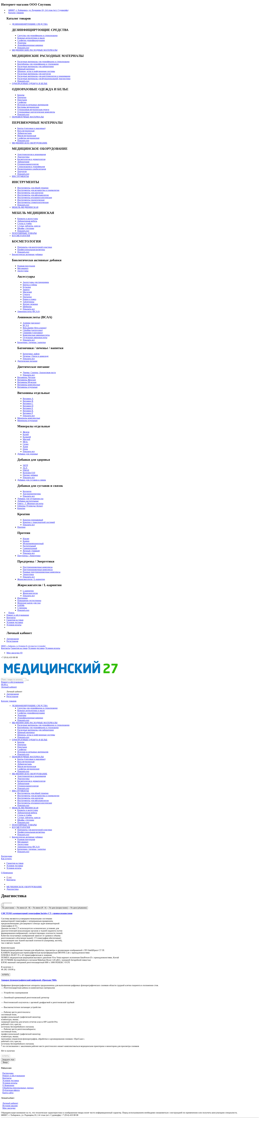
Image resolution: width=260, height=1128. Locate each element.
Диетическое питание (27, 361)
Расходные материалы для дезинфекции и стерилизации (43, 61)
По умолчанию (8, 908)
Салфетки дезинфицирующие (31, 40)
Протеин (21, 527)
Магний (26, 439)
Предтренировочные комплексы (38, 569)
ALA (25, 468)
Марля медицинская (26, 135)
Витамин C (28, 403)
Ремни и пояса (29, 299)
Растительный (29, 546)
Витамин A (28, 398)
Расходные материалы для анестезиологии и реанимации (43, 76)
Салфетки (21, 102)
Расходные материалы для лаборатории (35, 66)
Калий (26, 434)
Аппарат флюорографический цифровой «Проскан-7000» (29, 980)
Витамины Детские (26, 377)
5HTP (25, 465)
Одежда (26, 294)
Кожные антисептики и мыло (31, 38)
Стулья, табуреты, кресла (28, 226)
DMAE (26, 470)
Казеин (26, 541)
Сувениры (22, 608)
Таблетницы (28, 302)
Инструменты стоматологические (33, 202)
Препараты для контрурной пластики (34, 247)
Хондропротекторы (32, 494)
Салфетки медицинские (28, 138)
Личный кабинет (10, 1103)
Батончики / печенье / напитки (31, 342)
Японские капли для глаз (28, 603)
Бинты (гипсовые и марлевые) (31, 128)
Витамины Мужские (26, 382)
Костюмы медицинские (28, 107)
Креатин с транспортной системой (39, 522)
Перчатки (21, 97)
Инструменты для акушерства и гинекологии (38, 190)
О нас (9, 877)
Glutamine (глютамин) (33, 332)
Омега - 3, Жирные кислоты (30, 503)
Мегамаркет (22, 268)
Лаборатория (23, 162)
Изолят (26, 538)
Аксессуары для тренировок (36, 282)
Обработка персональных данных (18, 1088)
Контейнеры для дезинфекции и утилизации (38, 64)
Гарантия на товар (14, 620)
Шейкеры (27, 306)
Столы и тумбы (24, 223)
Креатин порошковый (33, 520)
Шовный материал (26, 69)
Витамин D (28, 406)
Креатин (21, 508)
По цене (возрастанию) (58, 908)
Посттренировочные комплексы (38, 567)
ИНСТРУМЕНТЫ (20, 176)
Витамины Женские (26, 380)
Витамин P (28, 413)
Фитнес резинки (30, 304)
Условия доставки (14, 622)
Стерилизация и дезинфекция (31, 166)
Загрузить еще (8, 1060)
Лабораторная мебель (27, 221)
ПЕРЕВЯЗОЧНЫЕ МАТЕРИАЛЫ (28, 117)
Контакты (11, 617)
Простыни (22, 100)
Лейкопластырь (24, 133)
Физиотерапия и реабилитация (31, 169)
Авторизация (12, 639)
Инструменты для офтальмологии (33, 195)
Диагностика (23, 157)
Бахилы (20, 95)
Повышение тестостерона (29, 600)
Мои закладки (8, 1108)
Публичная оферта (11, 1090)
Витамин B (28, 401)
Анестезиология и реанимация (31, 154)
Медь (25, 442)
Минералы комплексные (28, 418)
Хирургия (22, 171)
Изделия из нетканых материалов (32, 105)
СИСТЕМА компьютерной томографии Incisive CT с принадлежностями (36, 913)
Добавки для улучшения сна (30, 498)
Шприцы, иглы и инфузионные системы (36, 71)
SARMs (20, 605)
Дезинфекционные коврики (30, 45)
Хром (25, 446)
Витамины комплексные (28, 385)
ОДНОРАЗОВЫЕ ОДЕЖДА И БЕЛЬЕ (29, 83)
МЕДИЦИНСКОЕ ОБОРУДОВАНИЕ (29, 143)
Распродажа (6, 856)
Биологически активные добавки (27, 254)
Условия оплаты (13, 625)
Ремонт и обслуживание (17, 615)
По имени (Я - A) (39, 908)
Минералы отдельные (27, 420)
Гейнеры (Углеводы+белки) (30, 506)
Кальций (27, 437)
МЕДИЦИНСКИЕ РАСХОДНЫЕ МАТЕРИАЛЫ (34, 50)
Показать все (23, 47)
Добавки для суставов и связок (31, 480)
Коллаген (27, 491)
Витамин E (28, 408)
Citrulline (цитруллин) (33, 330)
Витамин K (28, 411)
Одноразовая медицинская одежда (33, 109)
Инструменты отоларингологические (34, 197)
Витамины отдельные (27, 387)
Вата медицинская (25, 131)
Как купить (6, 858)
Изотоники (22, 598)
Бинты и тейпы (30, 285)
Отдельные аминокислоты (35, 337)
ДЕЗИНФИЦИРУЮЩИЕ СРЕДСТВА (30, 24)
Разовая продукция (26, 266)
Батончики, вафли (31, 354)
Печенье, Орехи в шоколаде (35, 356)
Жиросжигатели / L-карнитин (31, 579)
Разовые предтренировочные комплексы (41, 572)
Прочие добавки (30, 475)
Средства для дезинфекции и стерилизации (37, 35)
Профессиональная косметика (31, 249)
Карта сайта (7, 1093)
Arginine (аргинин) (31, 323)
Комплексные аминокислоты (36, 335)
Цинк (25, 449)
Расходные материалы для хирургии (34, 74)
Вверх (5, 1062)
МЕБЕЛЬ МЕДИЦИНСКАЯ (25, 207)
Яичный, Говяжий (31, 551)
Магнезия (27, 292)
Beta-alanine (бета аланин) (34, 328)
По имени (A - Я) (23, 908)
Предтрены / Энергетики (28, 555)
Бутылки (27, 287)
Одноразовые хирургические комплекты (36, 112)
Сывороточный (30, 548)
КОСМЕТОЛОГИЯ (21, 235)
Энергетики (28, 574)
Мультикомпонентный (33, 543)
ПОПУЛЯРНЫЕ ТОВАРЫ (24, 233)
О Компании (7, 873)
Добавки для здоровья (27, 454)
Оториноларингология (27, 164)
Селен (25, 444)
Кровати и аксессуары (27, 218)
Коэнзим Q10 (29, 472)
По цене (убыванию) (78, 908)
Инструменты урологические (31, 200)
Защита (26, 289)
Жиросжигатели (30, 593)
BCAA (26, 325)
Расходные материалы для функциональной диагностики (43, 78)
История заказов (10, 1105)
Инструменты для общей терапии (32, 188)
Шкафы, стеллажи (25, 228)
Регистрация (12, 641)
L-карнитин (28, 591)
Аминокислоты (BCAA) (28, 311)
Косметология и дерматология (31, 159)
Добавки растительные (28, 501)
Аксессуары (22, 271)
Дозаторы (21, 43)
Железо (26, 432)
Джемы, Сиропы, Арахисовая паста (39, 372)
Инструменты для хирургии (30, 192)
